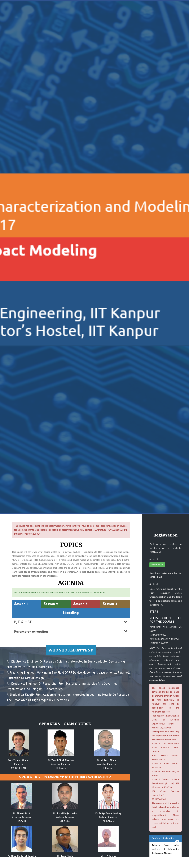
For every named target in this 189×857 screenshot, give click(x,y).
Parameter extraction (31, 631)
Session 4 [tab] (110, 604)
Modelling (71, 613)
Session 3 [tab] (80, 604)
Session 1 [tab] (21, 604)
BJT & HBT (23, 622)
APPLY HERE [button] (157, 565)
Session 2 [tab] (51, 604)
